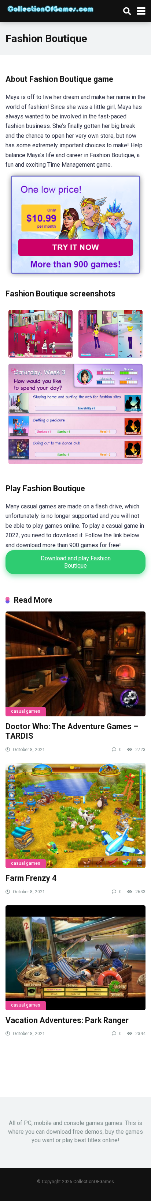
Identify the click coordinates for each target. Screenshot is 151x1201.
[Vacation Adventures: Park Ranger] (75, 957)
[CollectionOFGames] (50, 8)
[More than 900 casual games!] (75, 275)
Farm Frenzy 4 (30, 878)
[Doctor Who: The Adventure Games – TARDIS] (75, 663)
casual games (25, 711)
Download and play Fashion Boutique (76, 562)
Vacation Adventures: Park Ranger (67, 1020)
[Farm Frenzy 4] (75, 815)
